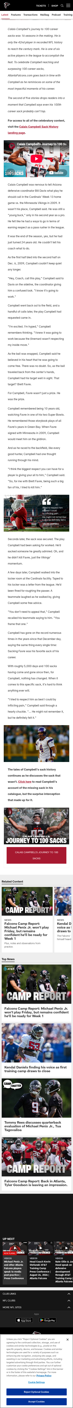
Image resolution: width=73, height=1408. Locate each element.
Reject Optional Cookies (36, 1392)
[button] (15, 1263)
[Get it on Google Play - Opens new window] (47, 1322)
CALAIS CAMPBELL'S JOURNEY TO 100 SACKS (36, 855)
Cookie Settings (36, 1382)
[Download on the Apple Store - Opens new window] (24, 1320)
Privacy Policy (43, 1375)
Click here (24, 781)
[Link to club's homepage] (7, 4)
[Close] (67, 1339)
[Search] (62, 5)
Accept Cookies (36, 1401)
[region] (36, 1371)
